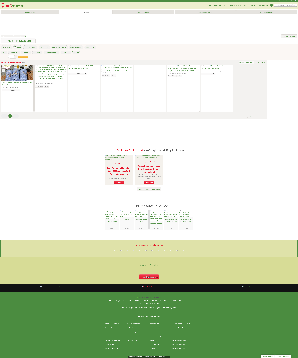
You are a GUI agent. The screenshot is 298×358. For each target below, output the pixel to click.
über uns (253, 5)
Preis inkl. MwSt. (6, 47)
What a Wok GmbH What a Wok (78, 68)
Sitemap (152, 340)
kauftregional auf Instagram (179, 340)
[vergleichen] (3, 70)
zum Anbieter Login (132, 332)
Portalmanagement (154, 344)
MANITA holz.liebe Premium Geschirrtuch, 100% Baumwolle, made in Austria (17, 84)
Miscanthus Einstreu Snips (141, 220)
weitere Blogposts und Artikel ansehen (149, 189)
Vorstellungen (119, 164)
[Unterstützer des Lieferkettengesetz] (50, 286)
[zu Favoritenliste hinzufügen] (3, 66)
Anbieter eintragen (132, 327)
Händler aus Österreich (110, 327)
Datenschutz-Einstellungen (111, 348)
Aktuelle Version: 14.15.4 (163, 356)
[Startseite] (2, 36)
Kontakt (288, 0)
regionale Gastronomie (205, 12)
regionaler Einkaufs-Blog (178, 327)
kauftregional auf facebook (178, 344)
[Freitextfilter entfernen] (293, 5)
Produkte (86, 12)
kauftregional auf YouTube (178, 348)
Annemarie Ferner (40, 81)
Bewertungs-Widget (132, 340)
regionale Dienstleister (266, 12)
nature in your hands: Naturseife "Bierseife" (186, 220)
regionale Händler (30, 12)
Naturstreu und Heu (112, 221)
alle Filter (76, 52)
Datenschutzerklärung (155, 336)
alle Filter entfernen (23, 56)
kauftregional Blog (263, 5)
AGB (151, 332)
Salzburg (11, 57)
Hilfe (292, 0)
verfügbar (19, 47)
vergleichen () (284, 356)
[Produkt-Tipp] (190, 204)
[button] (4, 116)
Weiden (127, 219)
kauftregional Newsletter (178, 332)
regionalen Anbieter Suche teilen (257, 116)
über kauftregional (109, 344)
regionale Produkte (149, 162)
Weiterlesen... (119, 182)
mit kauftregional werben (133, 336)
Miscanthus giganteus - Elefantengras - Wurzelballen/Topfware (156, 224)
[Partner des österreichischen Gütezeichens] (247, 286)
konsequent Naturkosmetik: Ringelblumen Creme (171, 221)
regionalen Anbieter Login (278, 0)
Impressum (152, 327)
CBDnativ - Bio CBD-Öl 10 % (210, 68)
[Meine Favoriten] (271, 5)
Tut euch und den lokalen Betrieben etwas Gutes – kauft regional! (149, 169)
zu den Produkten (229, 5)
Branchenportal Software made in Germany (138, 356)
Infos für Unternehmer (242, 5)
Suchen (296, 5)
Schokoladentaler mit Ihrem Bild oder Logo (115, 70)
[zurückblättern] (5, 73)
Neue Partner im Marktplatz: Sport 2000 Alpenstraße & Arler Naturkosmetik (118, 171)
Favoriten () (268, 356)
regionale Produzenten (143, 12)
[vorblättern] (29, 73)
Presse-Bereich (176, 336)
